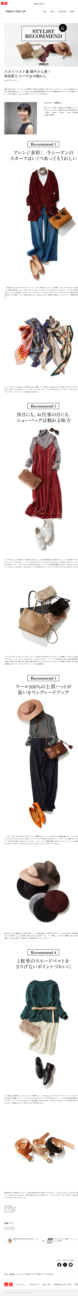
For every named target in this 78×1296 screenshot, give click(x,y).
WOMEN (72, 11)
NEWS (45, 11)
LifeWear (52, 11)
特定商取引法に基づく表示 (63, 1284)
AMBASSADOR (62, 11)
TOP (43, 1241)
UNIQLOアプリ (34, 1284)
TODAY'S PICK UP (39, 4)
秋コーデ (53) (9, 1228)
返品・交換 (46, 1284)
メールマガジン (21, 1284)
